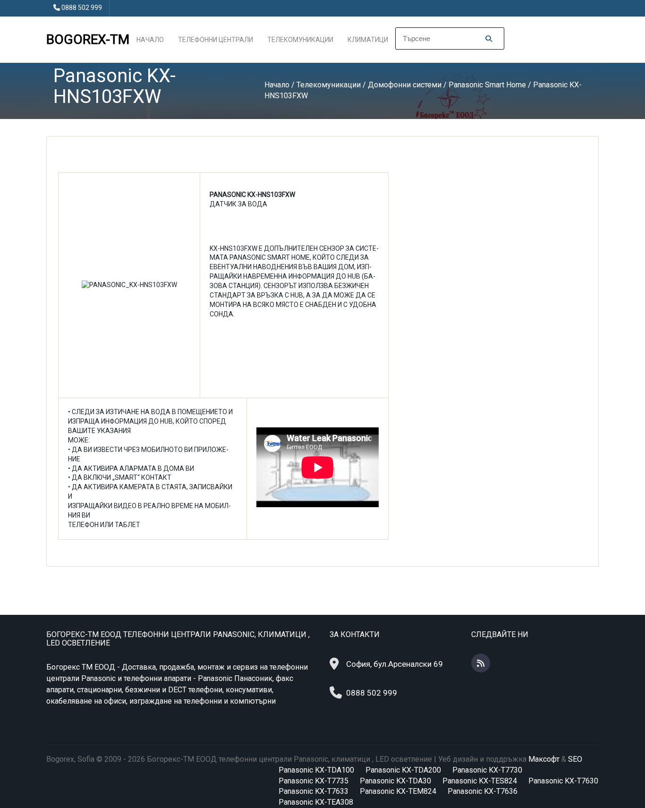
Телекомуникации (300, 39)
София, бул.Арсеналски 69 (394, 664)
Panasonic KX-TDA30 (395, 780)
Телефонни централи (215, 39)
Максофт (544, 759)
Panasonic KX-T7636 (483, 791)
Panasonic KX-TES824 (479, 780)
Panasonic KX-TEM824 (398, 791)
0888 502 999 (81, 7)
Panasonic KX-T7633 (313, 791)
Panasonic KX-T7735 (313, 780)
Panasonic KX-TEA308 (316, 802)
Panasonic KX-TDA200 (403, 769)
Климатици (368, 39)
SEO (575, 759)
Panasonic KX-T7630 (563, 780)
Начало (150, 39)
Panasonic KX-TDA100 (316, 769)
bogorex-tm (87, 39)
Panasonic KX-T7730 (487, 769)
